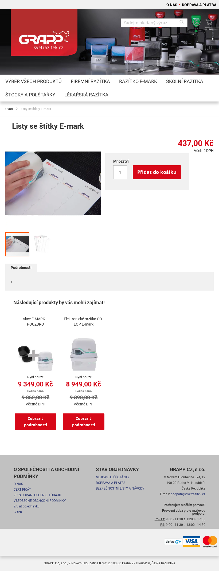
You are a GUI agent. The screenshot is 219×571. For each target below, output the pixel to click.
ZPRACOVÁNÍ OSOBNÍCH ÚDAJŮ (37, 495)
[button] (42, 244)
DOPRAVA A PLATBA (199, 5)
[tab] (21, 268)
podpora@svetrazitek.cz (188, 494)
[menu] (109, 88)
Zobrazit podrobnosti (35, 421)
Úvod (9, 109)
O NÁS (172, 5)
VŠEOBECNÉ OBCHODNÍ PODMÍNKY (40, 501)
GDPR (18, 512)
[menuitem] (33, 81)
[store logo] (44, 35)
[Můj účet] (197, 23)
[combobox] (154, 22)
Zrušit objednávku (27, 506)
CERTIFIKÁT (22, 489)
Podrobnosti (21, 267)
